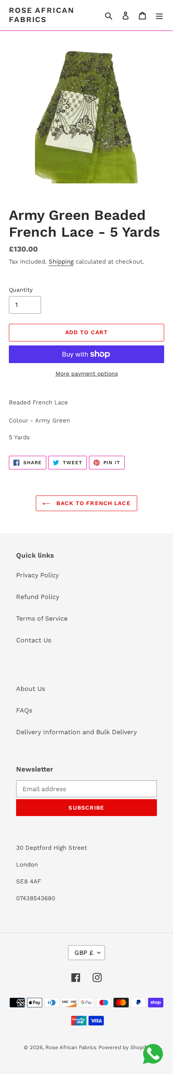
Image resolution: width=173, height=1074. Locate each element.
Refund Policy (37, 597)
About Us (30, 688)
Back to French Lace (92, 503)
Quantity (21, 289)
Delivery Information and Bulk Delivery (76, 732)
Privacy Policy (37, 575)
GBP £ (83, 952)
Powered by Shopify (124, 1047)
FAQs (24, 710)
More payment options (87, 373)
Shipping (61, 261)
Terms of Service (42, 618)
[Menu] (159, 15)
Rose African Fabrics (41, 15)
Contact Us (33, 640)
